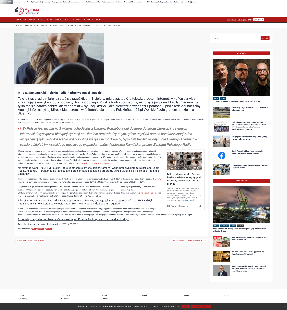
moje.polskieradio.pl (148, 193)
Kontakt (100, 20)
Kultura (58, 20)
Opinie (68, 20)
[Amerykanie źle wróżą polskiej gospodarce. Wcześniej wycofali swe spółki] (221, 256)
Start (18, 20)
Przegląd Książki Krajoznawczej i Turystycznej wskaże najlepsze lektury (27, 2)
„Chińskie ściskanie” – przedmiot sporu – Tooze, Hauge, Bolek (236, 101)
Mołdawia (53, 25)
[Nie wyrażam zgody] (284, 306)
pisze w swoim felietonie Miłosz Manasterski (91, 163)
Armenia (28, 25)
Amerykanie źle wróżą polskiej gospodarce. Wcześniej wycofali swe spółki (248, 253)
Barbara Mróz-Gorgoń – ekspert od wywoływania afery (196, 2)
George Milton (38, 229)
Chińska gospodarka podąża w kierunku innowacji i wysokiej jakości (146, 2)
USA (97, 25)
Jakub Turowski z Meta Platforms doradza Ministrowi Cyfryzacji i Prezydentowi (87, 2)
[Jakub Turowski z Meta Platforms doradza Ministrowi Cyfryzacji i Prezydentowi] (221, 155)
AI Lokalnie (88, 20)
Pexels (49, 229)
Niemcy (62, 25)
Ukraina (86, 25)
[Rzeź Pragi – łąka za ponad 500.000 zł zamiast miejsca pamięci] (221, 112)
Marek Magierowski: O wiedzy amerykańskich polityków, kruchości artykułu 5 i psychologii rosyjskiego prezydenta (249, 268)
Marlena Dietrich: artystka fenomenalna (187, 241)
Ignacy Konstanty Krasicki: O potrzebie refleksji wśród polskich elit (249, 238)
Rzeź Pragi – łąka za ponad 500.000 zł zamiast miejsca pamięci (250, 109)
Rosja (70, 25)
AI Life (49, 20)
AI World (19, 25)
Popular (240, 226)
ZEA (124, 25)
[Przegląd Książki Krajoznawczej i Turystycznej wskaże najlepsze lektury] (221, 141)
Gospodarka (29, 20)
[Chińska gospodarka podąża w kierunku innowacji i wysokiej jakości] (221, 170)
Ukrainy (158, 179)
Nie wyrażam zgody (201, 306)
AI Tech (41, 20)
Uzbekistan (106, 25)
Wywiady (77, 20)
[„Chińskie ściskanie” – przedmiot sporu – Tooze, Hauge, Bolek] (241, 77)
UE (93, 25)
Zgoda (185, 306)
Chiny (36, 25)
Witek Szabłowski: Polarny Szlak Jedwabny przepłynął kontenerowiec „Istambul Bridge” (239, 229)
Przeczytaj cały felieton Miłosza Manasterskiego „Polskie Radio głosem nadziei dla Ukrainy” (73, 219)
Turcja (78, 25)
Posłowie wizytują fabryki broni (31, 241)
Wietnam (116, 25)
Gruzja (44, 25)
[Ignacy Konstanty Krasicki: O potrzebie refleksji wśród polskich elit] (221, 242)
